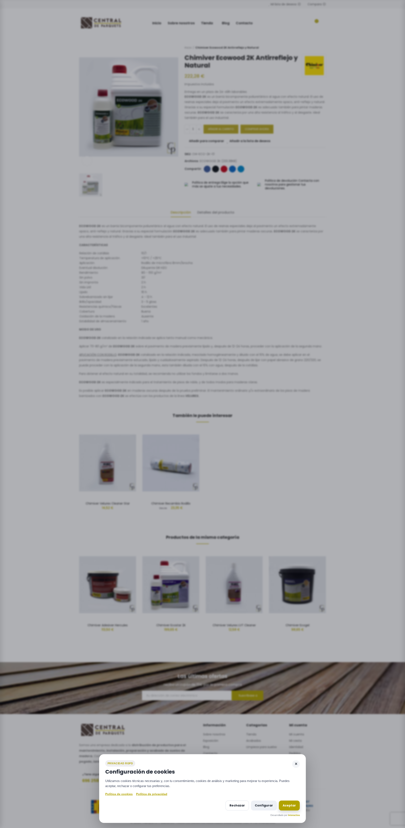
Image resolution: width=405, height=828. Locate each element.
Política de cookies (119, 794)
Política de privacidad (151, 794)
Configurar (264, 805)
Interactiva (294, 815)
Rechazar (237, 805)
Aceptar (289, 805)
